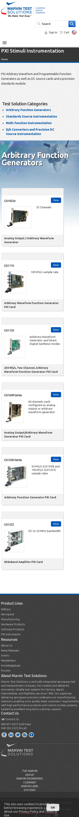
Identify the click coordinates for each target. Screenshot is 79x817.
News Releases (10, 650)
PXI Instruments (10, 634)
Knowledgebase (10, 665)
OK (53, 807)
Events (5, 655)
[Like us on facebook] (4, 734)
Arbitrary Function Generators (28, 110)
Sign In (53, 32)
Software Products (12, 629)
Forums (5, 670)
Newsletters (8, 660)
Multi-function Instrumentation (29, 123)
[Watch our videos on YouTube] (31, 734)
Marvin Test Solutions (19, 753)
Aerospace (7, 614)
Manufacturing (10, 619)
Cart (66, 32)
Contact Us (12, 719)
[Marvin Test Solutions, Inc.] (23, 17)
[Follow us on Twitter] (18, 734)
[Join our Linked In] (11, 734)
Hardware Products (13, 624)
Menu (7, 41)
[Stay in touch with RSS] (25, 734)
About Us (6, 645)
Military (6, 609)
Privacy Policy (28, 811)
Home (4, 59)
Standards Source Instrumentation (31, 116)
